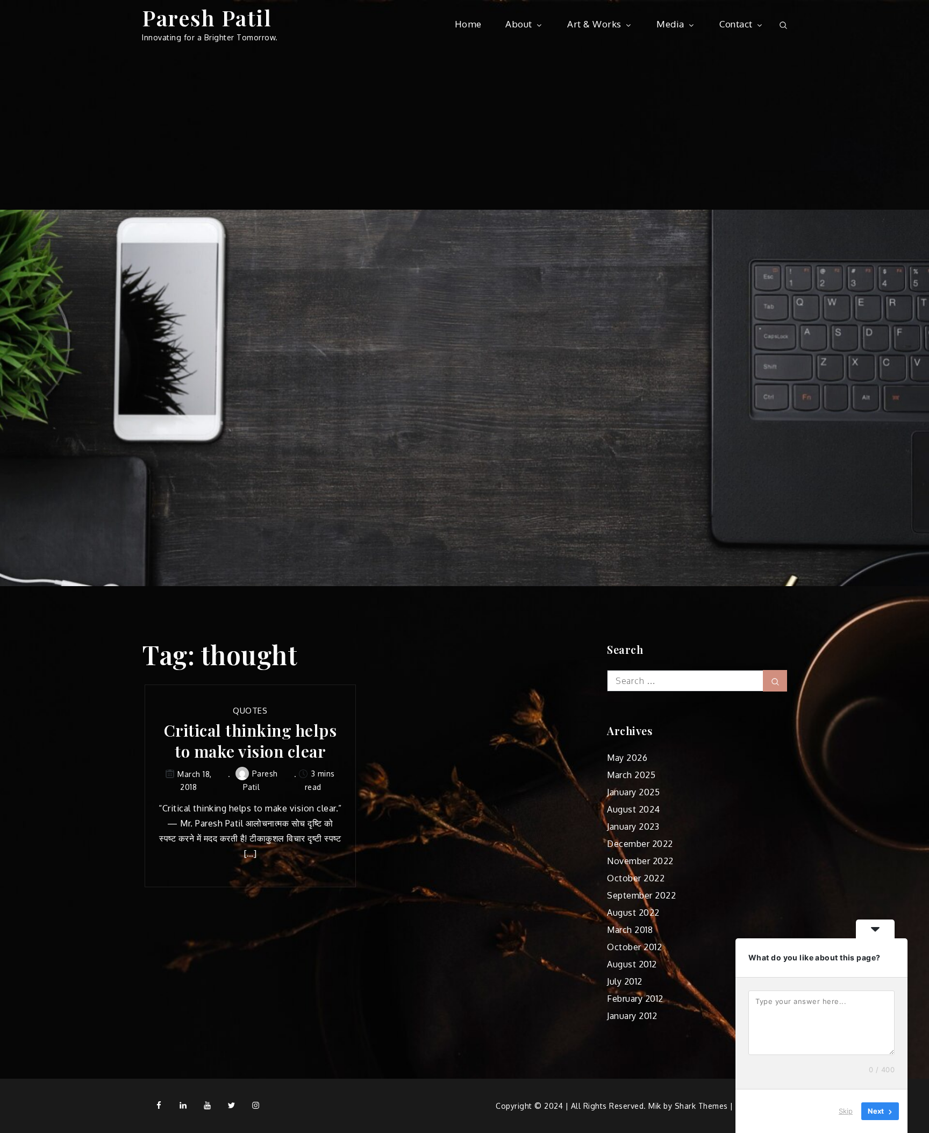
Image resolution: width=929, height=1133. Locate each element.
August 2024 (633, 809)
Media (670, 24)
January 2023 (633, 826)
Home (468, 24)
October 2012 (634, 947)
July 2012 (624, 981)
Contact (736, 24)
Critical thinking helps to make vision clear (250, 741)
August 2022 (633, 912)
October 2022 (635, 878)
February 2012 (635, 998)
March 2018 (630, 929)
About (518, 24)
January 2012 (632, 1015)
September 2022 (641, 895)
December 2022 (640, 843)
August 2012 (632, 964)
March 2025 (631, 774)
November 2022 (640, 861)
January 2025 (633, 792)
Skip (846, 1111)
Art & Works (594, 24)
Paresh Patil (206, 17)
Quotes (250, 711)
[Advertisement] (464, 129)
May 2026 (627, 757)
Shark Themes (703, 1105)
